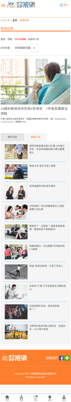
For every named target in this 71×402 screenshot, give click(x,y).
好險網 (21, 5)
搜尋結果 (24, 20)
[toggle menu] (3, 5)
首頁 (15, 20)
